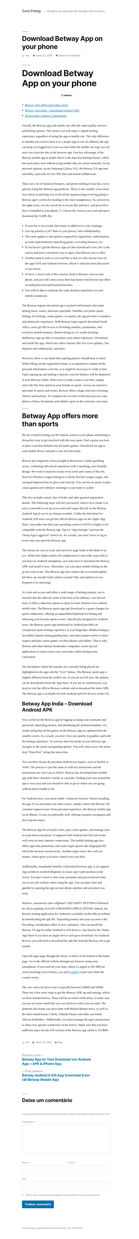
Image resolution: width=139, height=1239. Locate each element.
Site (24, 1179)
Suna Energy (31, 11)
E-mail (72, 1162)
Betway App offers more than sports (46, 105)
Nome (26, 1162)
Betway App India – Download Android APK (52, 110)
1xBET (74, 972)
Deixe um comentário (69, 55)
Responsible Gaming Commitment (46, 116)
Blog (60, 1042)
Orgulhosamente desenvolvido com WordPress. (59, 1228)
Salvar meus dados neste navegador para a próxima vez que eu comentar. (63, 1195)
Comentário (28, 1122)
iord (27, 55)
